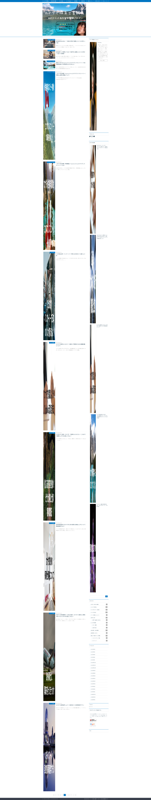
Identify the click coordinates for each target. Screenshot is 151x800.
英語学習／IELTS (99, 633)
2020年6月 (93, 675)
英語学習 (83, 1)
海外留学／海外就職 (99, 630)
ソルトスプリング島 (99, 638)
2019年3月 (93, 691)
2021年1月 (93, 660)
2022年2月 (93, 649)
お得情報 (75, 1)
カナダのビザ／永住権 (99, 609)
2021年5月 (93, 652)
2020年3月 (93, 683)
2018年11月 (93, 697)
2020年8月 (93, 673)
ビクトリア (99, 640)
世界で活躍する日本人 (99, 620)
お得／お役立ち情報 (99, 604)
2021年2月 (93, 657)
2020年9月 (93, 670)
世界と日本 (99, 617)
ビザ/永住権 (61, 1)
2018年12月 (93, 694)
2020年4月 (93, 681)
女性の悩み (99, 627)
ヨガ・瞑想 (99, 625)
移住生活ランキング (93, 721)
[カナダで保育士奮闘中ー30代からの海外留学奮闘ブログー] (64, 19)
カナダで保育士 (46, 1)
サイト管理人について (99, 615)
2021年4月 (93, 654)
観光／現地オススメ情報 (99, 635)
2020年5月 (93, 678)
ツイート (90, 706)
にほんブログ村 (93, 726)
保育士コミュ (90, 1)
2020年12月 (93, 662)
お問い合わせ (97, 1)
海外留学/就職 (53, 1)
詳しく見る (102, 60)
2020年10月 (93, 668)
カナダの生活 (68, 1)
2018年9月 (93, 699)
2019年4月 (93, 689)
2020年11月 (93, 665)
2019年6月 (93, 686)
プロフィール (104, 1)
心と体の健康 (99, 622)
